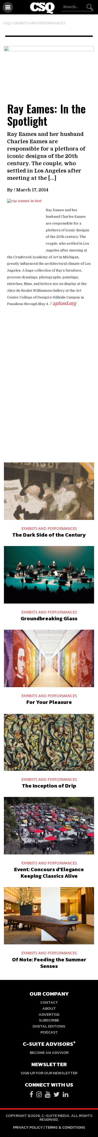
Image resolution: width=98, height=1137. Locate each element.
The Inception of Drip (49, 786)
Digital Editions (49, 1026)
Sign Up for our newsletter (49, 1073)
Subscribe (49, 1020)
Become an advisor (49, 1052)
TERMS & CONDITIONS (65, 1127)
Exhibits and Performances (39, 23)
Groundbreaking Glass (49, 618)
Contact (49, 1002)
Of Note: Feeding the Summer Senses (49, 963)
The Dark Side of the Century (49, 535)
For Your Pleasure (49, 702)
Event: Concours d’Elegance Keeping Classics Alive (49, 872)
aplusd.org (64, 303)
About (49, 1008)
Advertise (49, 1014)
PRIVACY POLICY (28, 1127)
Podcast (49, 1032)
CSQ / (8, 23)
